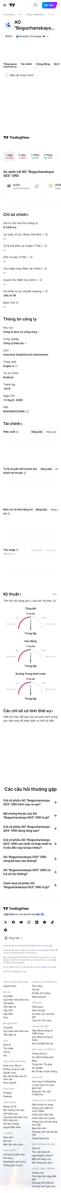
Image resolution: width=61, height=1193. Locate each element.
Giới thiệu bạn (10, 1113)
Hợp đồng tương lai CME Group (42, 1032)
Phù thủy (8, 1158)
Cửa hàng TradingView (44, 1081)
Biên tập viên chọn (13, 1144)
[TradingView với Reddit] (5, 930)
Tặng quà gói (39, 996)
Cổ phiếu (8, 996)
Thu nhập (8, 1048)
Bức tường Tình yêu (13, 1110)
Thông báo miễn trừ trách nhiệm (42, 1109)
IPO (5, 1055)
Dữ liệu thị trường (41, 993)
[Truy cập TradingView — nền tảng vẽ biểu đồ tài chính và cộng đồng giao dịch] (16, 137)
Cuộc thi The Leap (41, 1020)
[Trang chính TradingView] (12, 5)
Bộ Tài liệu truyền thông (44, 1071)
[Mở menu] (4, 5)
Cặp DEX (8, 1013)
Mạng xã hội (9, 1106)
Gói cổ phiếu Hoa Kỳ (42, 1043)
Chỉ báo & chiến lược (14, 1154)
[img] (43, 36)
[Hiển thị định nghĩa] (36, 223)
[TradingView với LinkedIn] (36, 922)
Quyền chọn (9, 1072)
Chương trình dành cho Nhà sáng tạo (15, 1118)
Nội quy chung (11, 1123)
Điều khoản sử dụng (42, 1104)
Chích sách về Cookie (43, 1118)
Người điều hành (12, 1127)
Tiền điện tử (9, 1006)
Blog (34, 1060)
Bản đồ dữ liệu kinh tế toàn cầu (14, 1078)
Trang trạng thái (40, 1138)
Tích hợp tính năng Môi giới (44, 1178)
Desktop (7, 1096)
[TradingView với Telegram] (44, 922)
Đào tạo (7, 1140)
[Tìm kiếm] (35, 5)
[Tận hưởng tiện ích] (54, 594)
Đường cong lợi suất (14, 1069)
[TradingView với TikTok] (52, 922)
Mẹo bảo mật (39, 1128)
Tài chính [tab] (26, 64)
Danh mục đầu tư (12, 1065)
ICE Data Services (35, 945)
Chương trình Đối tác (43, 1182)
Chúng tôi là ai (39, 1053)
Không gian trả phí (13, 1165)
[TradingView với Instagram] (29, 922)
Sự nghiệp (37, 1067)
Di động (7, 1092)
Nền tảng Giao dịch (42, 1162)
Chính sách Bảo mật (42, 1114)
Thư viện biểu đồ (41, 1151)
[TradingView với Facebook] (13, 922)
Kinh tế (7, 1044)
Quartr (44, 967)
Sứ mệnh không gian (43, 1057)
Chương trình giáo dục (44, 1186)
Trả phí (35, 989)
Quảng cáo (38, 1172)
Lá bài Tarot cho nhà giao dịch (43, 1086)
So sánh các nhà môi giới (43, 1015)
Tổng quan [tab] (10, 64)
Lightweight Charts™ (43, 1155)
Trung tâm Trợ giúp (42, 1064)
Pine (5, 1017)
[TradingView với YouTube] (21, 922)
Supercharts (9, 986)
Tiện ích (36, 1148)
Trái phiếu (8, 1003)
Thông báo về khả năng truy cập (44, 1123)
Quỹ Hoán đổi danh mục (16, 999)
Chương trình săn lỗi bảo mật (45, 1133)
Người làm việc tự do (14, 1161)
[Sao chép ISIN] (27, 411)
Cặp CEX (8, 1010)
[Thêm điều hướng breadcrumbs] (20, 14)
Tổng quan (37, 1006)
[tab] (37, 432)
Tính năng (37, 986)
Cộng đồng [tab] (43, 64)
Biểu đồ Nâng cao (41, 1159)
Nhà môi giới (38, 1010)
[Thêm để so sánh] (37, 186)
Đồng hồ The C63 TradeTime (41, 1093)
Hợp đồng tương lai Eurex (42, 1038)
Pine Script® (9, 1082)
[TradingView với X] (5, 922)
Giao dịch (8, 1137)
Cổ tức (6, 1051)
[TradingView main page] (16, 908)
